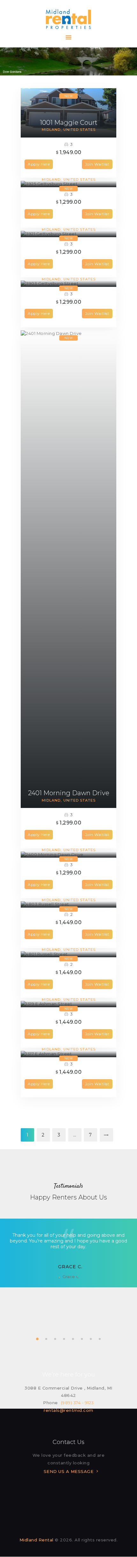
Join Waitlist (97, 164)
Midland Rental (36, 1539)
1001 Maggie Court (68, 122)
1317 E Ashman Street (68, 1042)
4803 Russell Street (68, 892)
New (68, 96)
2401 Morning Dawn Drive (68, 793)
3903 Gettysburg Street (68, 272)
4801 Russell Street (68, 942)
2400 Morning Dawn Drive (68, 843)
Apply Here (39, 164)
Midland (51, 129)
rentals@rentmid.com (68, 1410)
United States (79, 129)
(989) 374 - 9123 (77, 1402)
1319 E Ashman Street (68, 992)
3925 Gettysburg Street (68, 172)
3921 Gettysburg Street (68, 222)
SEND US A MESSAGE (69, 1471)
